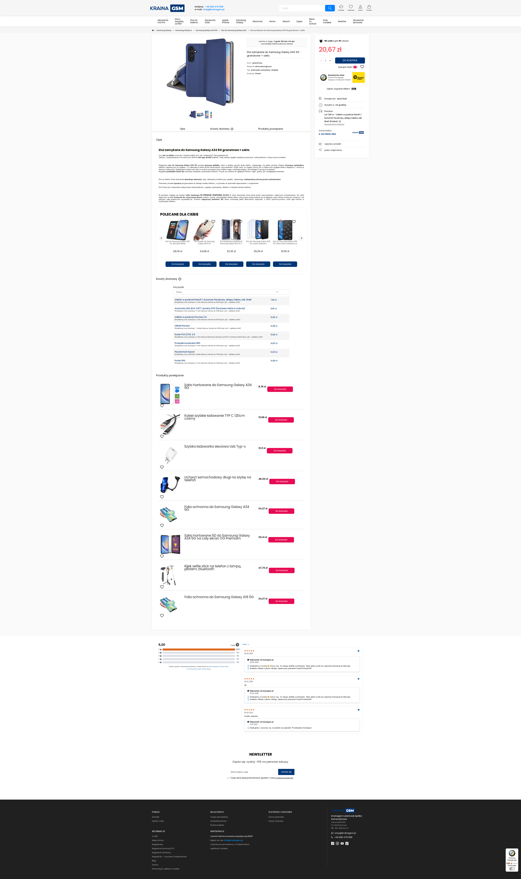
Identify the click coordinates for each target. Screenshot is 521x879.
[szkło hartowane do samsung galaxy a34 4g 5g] (208, 114)
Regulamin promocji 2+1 (163, 848)
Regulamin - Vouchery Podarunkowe (169, 856)
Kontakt (341, 10)
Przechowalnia (217, 825)
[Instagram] (337, 843)
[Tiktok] (346, 843)
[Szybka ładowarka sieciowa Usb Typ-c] (170, 455)
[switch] (512, 868)
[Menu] (516, 850)
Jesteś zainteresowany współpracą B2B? (231, 836)
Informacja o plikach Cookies (165, 868)
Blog (154, 860)
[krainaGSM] (358, 133)
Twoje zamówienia (219, 817)
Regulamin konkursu (161, 852)
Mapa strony (158, 840)
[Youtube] (342, 843)
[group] (177, 244)
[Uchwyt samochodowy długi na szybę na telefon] (170, 485)
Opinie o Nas (158, 821)
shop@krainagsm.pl (213, 9)
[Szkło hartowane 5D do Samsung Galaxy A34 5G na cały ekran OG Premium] (170, 544)
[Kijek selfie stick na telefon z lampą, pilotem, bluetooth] (170, 575)
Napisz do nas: (217, 840)
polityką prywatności (284, 778)
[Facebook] (332, 843)
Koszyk (369, 10)
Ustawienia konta (218, 821)
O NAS (155, 836)
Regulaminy (157, 844)
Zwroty (155, 864)
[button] (178, 259)
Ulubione (351, 10)
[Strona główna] (167, 7)
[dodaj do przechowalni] (362, 67)
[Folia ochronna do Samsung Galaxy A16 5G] (170, 605)
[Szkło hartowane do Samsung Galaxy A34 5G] (170, 394)
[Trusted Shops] (323, 77)
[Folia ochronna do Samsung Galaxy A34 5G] (170, 515)
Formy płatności (276, 817)
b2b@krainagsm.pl (233, 840)
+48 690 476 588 (214, 6)
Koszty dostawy (276, 821)
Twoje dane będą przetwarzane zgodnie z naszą (261, 778)
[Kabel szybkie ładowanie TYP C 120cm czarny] (170, 424)
